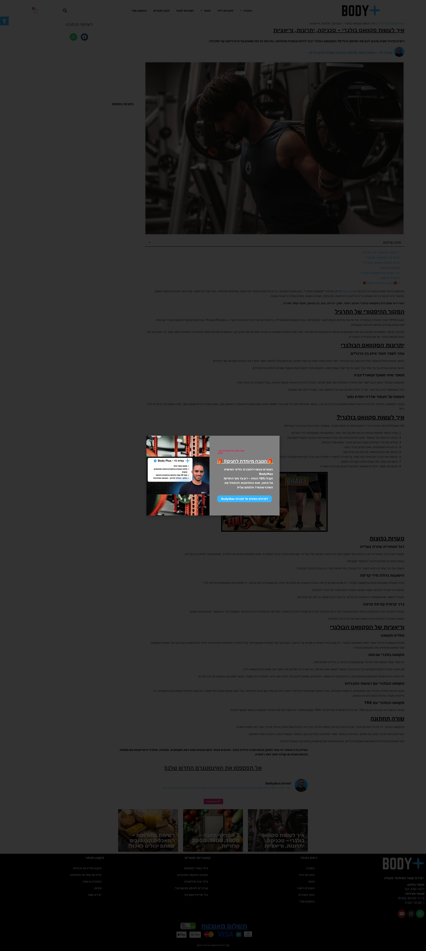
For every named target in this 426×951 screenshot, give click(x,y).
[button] (151, 440)
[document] (213, 475)
